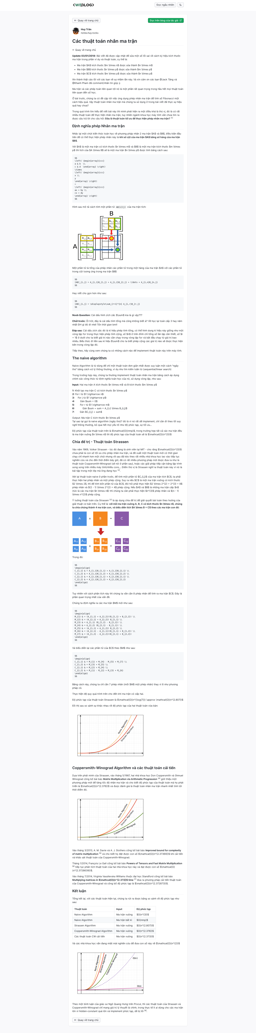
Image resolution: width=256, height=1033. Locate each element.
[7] (135, 879)
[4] (159, 778)
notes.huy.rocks (89, 32)
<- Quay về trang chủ (84, 49)
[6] (73, 866)
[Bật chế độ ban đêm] (180, 4)
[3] (110, 500)
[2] (119, 470)
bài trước (80, 98)
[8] (145, 1010)
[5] (100, 853)
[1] (172, 118)
